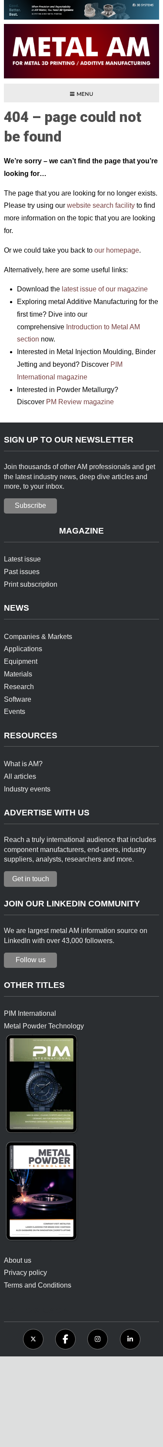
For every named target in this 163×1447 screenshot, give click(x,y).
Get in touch (30, 878)
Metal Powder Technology (44, 1026)
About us (17, 1260)
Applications (23, 649)
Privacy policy (25, 1272)
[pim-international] (42, 1086)
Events (14, 711)
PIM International (30, 1013)
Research (19, 686)
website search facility (101, 205)
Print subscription (30, 584)
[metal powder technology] (42, 1193)
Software (17, 699)
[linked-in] (130, 1339)
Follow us (31, 960)
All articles (20, 776)
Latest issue (22, 559)
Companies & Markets (38, 636)
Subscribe (30, 505)
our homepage (116, 250)
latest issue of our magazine (105, 289)
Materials (18, 674)
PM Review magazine (80, 402)
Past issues (22, 571)
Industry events (27, 789)
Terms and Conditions (37, 1285)
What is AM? (23, 763)
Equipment (20, 661)
